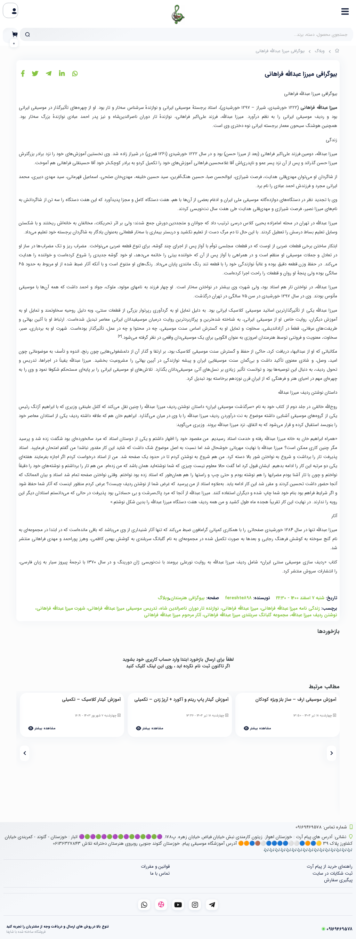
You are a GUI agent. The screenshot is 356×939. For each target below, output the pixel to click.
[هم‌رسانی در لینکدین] (62, 74)
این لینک (155, 666)
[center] (27, 34)
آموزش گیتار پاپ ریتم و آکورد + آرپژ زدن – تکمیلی (181, 699)
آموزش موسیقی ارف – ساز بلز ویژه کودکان (295, 699)
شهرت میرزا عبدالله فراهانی (61, 608)
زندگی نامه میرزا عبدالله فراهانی (290, 608)
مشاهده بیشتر (260, 728)
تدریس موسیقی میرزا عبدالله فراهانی (122, 608)
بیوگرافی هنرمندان (187, 598)
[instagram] (195, 904)
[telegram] (212, 904)
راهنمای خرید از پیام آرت (330, 866)
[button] (331, 753)
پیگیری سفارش (338, 880)
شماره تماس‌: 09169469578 (321, 827)
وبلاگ (320, 51)
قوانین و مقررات (155, 866)
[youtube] (178, 904)
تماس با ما (160, 873)
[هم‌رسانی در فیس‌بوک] (22, 74)
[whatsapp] (144, 904)
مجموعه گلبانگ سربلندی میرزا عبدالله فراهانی (246, 615)
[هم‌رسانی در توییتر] (35, 74)
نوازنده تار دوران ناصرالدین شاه (189, 608)
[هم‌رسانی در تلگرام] (48, 74)
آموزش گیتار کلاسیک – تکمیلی (91, 699)
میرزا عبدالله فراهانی (240, 608)
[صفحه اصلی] (337, 52)
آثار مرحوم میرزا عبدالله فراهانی (172, 615)
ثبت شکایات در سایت (333, 873)
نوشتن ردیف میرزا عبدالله (314, 615)
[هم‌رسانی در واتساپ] (75, 74)
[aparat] (161, 904)
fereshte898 (238, 598)
